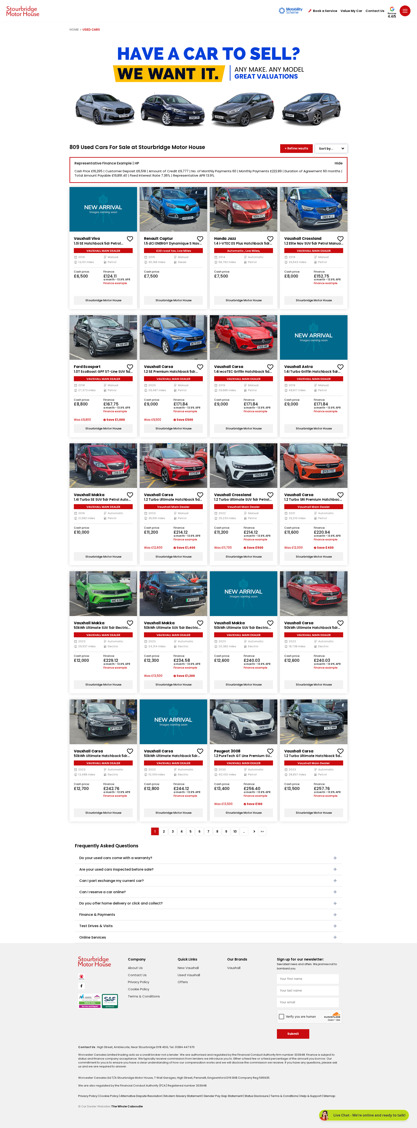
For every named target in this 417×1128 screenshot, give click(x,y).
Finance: (109, 271)
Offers (183, 982)
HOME (74, 29)
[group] (103, 209)
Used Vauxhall (189, 975)
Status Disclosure (257, 1096)
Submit (293, 1034)
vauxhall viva (87, 238)
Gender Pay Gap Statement (223, 1096)
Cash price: (82, 271)
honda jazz (225, 238)
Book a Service (325, 11)
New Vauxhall (188, 968)
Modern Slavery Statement (183, 1096)
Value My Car (351, 11)
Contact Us (375, 11)
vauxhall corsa (158, 366)
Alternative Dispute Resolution (141, 1096)
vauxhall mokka (89, 494)
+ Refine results (296, 148)
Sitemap (329, 1096)
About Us (135, 968)
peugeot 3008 (227, 751)
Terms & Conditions (144, 996)
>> (262, 831)
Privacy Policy (138, 982)
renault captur (158, 238)
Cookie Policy (138, 989)
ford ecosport (87, 366)
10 (235, 831)
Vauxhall (233, 968)
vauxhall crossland (302, 238)
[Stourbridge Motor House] (23, 11)
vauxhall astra (298, 366)
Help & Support (311, 1096)
